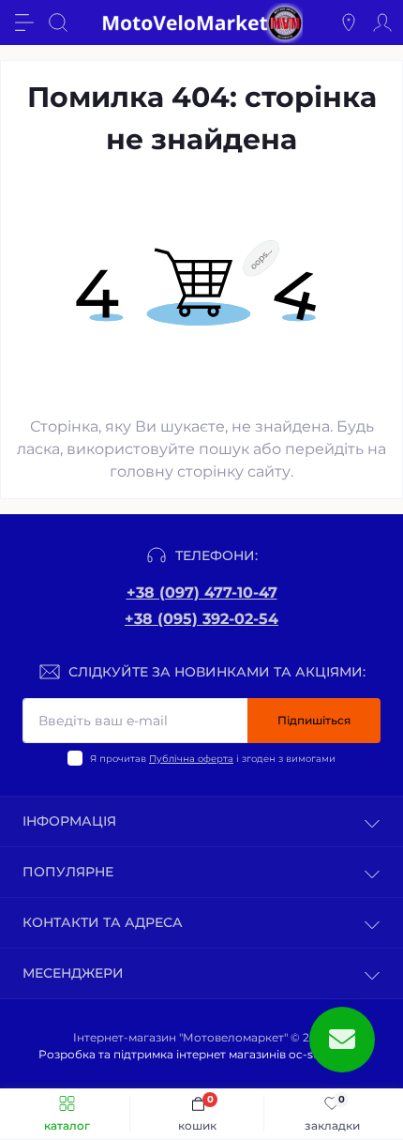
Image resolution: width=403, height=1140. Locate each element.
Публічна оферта (191, 758)
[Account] (382, 22)
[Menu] (24, 22)
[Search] (58, 22)
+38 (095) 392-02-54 (201, 619)
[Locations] (348, 22)
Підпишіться (314, 720)
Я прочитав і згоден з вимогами (213, 758)
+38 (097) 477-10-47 (202, 592)
